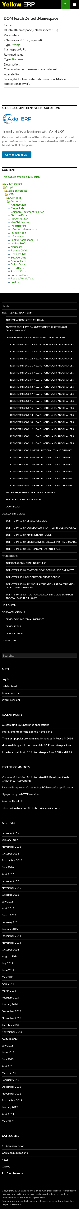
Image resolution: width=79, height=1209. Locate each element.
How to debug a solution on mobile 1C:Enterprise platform (37, 745)
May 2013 (8, 1059)
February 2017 (10, 833)
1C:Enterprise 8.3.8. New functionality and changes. (41, 457)
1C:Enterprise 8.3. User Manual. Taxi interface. (33, 548)
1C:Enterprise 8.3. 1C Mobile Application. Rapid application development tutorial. (40, 586)
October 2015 (10, 894)
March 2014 (9, 990)
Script (9, 187)
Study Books (9, 555)
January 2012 (10, 1107)
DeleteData (18, 264)
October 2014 (10, 949)
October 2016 (10, 853)
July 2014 (7, 963)
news (5, 1159)
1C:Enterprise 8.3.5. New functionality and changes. (41, 478)
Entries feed (9, 686)
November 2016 (11, 846)
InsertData (17, 268)
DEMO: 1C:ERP (13, 626)
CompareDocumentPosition (27, 211)
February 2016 (10, 881)
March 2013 (9, 1073)
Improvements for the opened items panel (27, 731)
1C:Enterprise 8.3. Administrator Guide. (29, 534)
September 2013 (12, 1031)
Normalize (16, 246)
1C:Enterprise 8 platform (17, 312)
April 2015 (8, 908)
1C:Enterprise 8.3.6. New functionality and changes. (41, 471)
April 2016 (8, 874)
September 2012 (12, 1100)
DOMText (15, 197)
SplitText (16, 282)
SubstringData (19, 275)
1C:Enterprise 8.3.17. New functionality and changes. (42, 393)
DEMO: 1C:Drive (14, 633)
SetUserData (18, 257)
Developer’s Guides (13, 513)
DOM (11, 194)
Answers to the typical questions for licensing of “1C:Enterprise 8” (36, 329)
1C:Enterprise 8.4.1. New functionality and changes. (41, 485)
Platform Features (13, 1173)
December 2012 (11, 1086)
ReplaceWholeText (22, 278)
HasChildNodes (20, 222)
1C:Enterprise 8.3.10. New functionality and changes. (42, 443)
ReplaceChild (18, 253)
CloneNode (17, 208)
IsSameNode (18, 236)
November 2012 (11, 1093)
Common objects (17, 190)
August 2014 (10, 956)
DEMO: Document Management (25, 619)
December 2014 (11, 935)
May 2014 (8, 977)
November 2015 (11, 887)
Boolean (17, 59)
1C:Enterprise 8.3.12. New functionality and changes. (42, 429)
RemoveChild (19, 250)
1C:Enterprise (13, 183)
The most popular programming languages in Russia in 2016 (37, 738)
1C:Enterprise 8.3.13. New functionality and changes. (42, 422)
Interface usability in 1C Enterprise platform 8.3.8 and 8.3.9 (37, 752)
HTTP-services (30, 794)
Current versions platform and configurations (35, 337)
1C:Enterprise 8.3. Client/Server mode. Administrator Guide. (41, 541)
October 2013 (10, 1025)
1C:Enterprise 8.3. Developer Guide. (26, 520)
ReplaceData (18, 271)
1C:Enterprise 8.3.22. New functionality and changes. (42, 358)
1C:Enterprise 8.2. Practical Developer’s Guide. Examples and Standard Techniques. (39, 596)
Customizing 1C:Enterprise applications (25, 724)
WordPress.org (11, 699)
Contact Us (9, 640)
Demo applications (13, 612)
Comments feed (11, 693)
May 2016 (8, 867)
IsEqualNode (18, 232)
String (16, 44)
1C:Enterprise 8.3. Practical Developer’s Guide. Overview (40, 570)
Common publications (15, 1152)
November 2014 (11, 942)
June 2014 (8, 970)
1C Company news (13, 1145)
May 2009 (8, 1121)
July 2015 (7, 901)
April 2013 (8, 1066)
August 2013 (10, 1038)
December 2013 (11, 1011)
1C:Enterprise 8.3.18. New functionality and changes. (42, 386)
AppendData (18, 260)
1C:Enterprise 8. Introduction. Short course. (33, 577)
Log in (5, 679)
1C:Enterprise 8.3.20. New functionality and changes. (42, 372)
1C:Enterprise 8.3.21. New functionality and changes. (42, 365)
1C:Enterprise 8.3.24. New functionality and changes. (42, 344)
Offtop (6, 1166)
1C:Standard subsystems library (25, 319)
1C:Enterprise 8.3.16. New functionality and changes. (42, 400)
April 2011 (8, 1114)
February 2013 (10, 1079)
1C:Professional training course (26, 563)
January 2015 (10, 929)
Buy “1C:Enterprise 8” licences (23, 499)
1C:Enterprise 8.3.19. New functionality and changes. (42, 379)
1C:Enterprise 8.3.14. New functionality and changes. (42, 415)
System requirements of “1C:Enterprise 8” (31, 492)
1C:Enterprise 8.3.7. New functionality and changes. (41, 464)
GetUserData (19, 215)
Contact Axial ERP (16, 154)
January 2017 (10, 839)
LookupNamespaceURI (24, 239)
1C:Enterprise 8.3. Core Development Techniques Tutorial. (41, 527)
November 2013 (11, 1018)
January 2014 (10, 1004)
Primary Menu (74, 4)
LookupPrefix (19, 243)
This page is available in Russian (21, 176)
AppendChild (18, 204)
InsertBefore (18, 225)
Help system (9, 605)
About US (17, 801)
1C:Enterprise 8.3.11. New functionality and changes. (42, 436)
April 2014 (8, 983)
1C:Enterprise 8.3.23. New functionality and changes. (42, 351)
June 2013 (8, 1052)
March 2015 (9, 915)
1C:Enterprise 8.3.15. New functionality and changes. (42, 407)
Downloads (13, 506)
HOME (5, 305)
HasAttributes (19, 218)
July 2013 (7, 1045)
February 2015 (10, 922)
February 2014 (10, 997)
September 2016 (12, 860)
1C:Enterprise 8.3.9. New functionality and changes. (41, 450)
